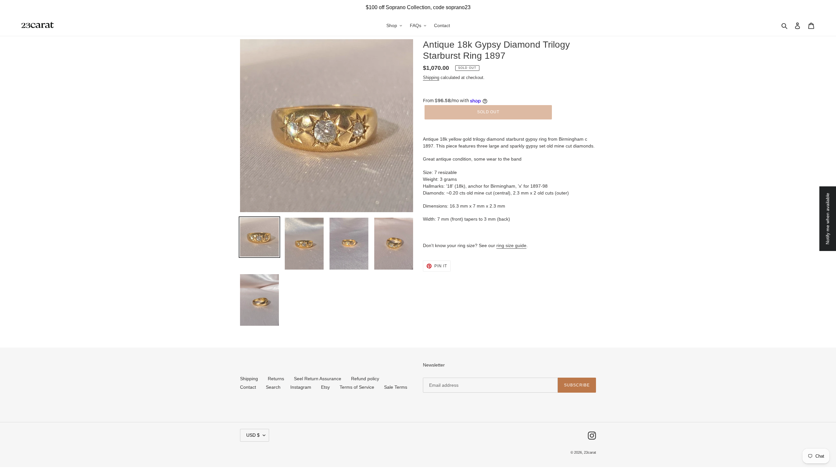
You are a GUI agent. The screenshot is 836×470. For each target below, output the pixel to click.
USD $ (253, 435)
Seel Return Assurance (317, 378)
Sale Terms (395, 387)
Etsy (325, 387)
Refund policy (365, 378)
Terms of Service (357, 387)
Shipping (431, 77)
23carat (590, 452)
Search (273, 387)
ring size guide (511, 245)
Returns (276, 378)
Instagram (300, 387)
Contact (248, 387)
